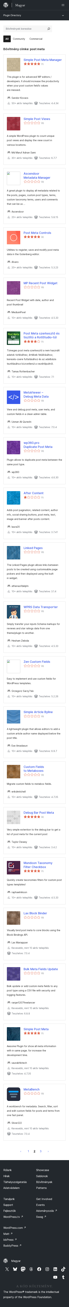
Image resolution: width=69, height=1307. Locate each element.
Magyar (16, 1261)
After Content (34, 493)
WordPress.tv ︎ (13, 1216)
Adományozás (46, 1210)
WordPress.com (14, 1227)
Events (40, 1205)
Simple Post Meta (36, 1029)
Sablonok (42, 1176)
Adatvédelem (11, 1188)
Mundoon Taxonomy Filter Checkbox (38, 865)
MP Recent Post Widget (40, 283)
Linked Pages (33, 548)
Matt (8, 1233)
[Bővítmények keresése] (48, 28)
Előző (21, 1151)
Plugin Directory (12, 15)
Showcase (42, 1170)
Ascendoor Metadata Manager (37, 175)
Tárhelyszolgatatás (15, 1182)
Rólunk (7, 1170)
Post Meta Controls (37, 233)
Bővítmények (44, 1182)
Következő (48, 1151)
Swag (41, 1216)
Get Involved (44, 1199)
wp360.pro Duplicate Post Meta (38, 444)
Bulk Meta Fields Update (41, 969)
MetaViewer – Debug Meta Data (36, 394)
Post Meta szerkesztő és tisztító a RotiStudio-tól (42, 335)
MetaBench (32, 1089)
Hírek (6, 1176)
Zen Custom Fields (37, 661)
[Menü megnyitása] (63, 5)
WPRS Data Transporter (41, 607)
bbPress (10, 1239)
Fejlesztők (9, 1210)
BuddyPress (12, 1245)
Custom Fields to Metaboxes (34, 768)
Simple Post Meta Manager (43, 60)
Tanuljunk (9, 1199)
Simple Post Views (37, 119)
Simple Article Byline (38, 712)
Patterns (41, 1188)
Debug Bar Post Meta (39, 812)
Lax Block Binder (35, 913)
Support (8, 1205)
